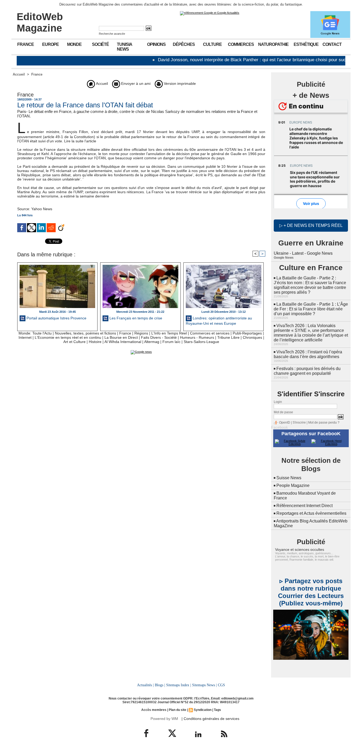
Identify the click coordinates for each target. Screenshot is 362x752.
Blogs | (160, 685)
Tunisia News (124, 46)
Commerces (241, 44)
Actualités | (145, 685)
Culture (212, 44)
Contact (332, 44)
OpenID (284, 422)
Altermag (151, 342)
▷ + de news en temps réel (311, 225)
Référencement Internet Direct (304, 505)
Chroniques (252, 337)
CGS (221, 685)
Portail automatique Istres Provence (55, 318)
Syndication (202, 710)
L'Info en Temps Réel (169, 333)
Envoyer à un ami (135, 83)
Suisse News (288, 478)
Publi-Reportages (247, 333)
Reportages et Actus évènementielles (311, 513)
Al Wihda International (122, 342)
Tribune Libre (228, 337)
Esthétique (306, 44)
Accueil (19, 74)
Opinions (156, 44)
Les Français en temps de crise (135, 318)
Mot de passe (283, 412)
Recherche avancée (112, 33)
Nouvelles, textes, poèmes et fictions (85, 333)
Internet (25, 337)
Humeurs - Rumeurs (197, 337)
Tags (217, 710)
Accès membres (153, 710)
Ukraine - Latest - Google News (303, 253)
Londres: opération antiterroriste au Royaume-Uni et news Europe (219, 321)
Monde (74, 44)
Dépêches (184, 44)
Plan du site (177, 710)
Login (278, 402)
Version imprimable (179, 83)
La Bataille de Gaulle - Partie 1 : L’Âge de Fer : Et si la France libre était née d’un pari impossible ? (311, 309)
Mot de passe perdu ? (323, 422)
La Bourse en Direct (121, 337)
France (25, 44)
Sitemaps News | (204, 685)
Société (100, 44)
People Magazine (293, 485)
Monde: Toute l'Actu (35, 333)
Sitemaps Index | (178, 685)
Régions (141, 333)
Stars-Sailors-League (201, 342)
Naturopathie (273, 44)
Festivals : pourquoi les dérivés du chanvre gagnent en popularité (307, 371)
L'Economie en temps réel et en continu (68, 337)
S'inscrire (299, 422)
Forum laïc (171, 342)
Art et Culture (74, 342)
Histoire (95, 342)
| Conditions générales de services (210, 718)
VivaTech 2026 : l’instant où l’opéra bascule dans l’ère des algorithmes (308, 354)
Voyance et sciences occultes (299, 549)
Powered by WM (164, 718)
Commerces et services (209, 333)
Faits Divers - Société (159, 337)
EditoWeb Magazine (40, 22)
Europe (50, 44)
